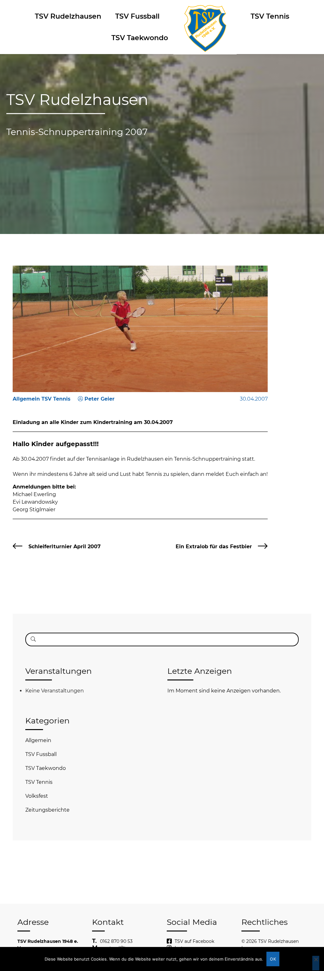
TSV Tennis (270, 16)
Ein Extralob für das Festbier (214, 547)
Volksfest (36, 796)
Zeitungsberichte (47, 810)
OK (273, 959)
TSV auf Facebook (194, 941)
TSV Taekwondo (139, 38)
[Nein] (315, 963)
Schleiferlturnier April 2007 (64, 547)
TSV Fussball (137, 16)
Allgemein (38, 740)
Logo (205, 16)
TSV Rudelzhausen (68, 16)
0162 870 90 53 (116, 941)
